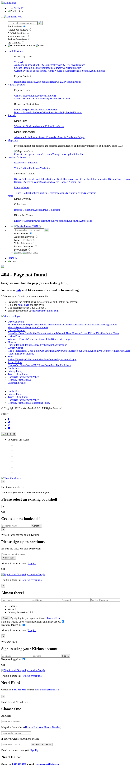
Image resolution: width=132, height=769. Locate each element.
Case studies (40, 193)
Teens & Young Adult (84, 70)
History (77, 67)
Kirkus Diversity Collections (22, 359)
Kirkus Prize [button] (14, 336)
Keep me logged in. (11, 625)
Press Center (44, 365)
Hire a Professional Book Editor (24, 350)
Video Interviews (17, 36)
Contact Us (13, 391)
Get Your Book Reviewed (60, 179)
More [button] (10, 195)
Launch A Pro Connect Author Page (63, 182)
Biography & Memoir (63, 67)
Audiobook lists (43, 81)
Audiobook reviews (18, 29)
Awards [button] (12, 115)
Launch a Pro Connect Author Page (106, 350)
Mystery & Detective (64, 65)
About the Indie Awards (26, 137)
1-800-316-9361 (19, 689)
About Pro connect (57, 220)
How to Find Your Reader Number (43, 727)
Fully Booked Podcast (71, 112)
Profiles (18, 109)
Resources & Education (26, 162)
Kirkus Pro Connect (47, 359)
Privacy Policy (15, 371)
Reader (12, 606)
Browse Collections (24, 209)
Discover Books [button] (16, 321)
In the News (36, 112)
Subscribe (78, 154)
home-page (23, 304)
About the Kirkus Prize (46, 126)
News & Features (17, 33)
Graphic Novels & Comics (59, 70)
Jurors (61, 126)
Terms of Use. (53, 618)
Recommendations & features (62, 193)
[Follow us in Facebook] (8, 419)
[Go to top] (8, 434)
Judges (81, 137)
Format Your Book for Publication (91, 179)
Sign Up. (34, 750)
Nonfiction (46, 67)
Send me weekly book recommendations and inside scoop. (31, 621)
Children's (100, 70)
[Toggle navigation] (2, 17)
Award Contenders (48, 137)
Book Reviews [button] (15, 51)
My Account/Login (66, 359)
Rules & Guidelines (68, 137)
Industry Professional (19, 612)
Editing (25, 168)
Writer (11, 609)
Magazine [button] (13, 140)
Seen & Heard (49, 109)
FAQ (35, 365)
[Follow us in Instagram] (9, 425)
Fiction (30, 65)
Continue (36, 526)
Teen (43, 95)
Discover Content (23, 220)
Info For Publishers (61, 365)
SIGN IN (19, 8)
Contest (29, 365)
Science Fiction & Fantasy (27, 67)
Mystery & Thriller (50, 98)
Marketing (45, 168)
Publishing (34, 168)
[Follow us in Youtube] (9, 428)
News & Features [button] (16, 84)
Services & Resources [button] (19, 157)
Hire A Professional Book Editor (30, 179)
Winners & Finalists (24, 126)
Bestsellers (19, 81)
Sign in (6, 618)
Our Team (20, 365)
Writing (18, 168)
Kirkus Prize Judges (61, 339)
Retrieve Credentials (41, 744)
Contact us (13, 368)
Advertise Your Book (34, 182)
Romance (80, 65)
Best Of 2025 (58, 81)
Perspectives (28, 109)
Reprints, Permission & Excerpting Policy (19, 381)
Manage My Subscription (44, 345)
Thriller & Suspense (44, 65)
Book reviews (15, 26)
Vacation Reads (73, 81)
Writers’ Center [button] (15, 347)
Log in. (32, 563)
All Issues (47, 154)
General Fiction (22, 95)
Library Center (21, 187)
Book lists (30, 81)
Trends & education (24, 193)
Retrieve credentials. (32, 580)
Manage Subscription (62, 154)
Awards (38, 109)
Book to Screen (22, 112)
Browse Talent (39, 220)
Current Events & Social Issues (30, 70)
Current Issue (21, 154)
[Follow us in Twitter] (9, 422)
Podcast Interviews (18, 39)
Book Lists (24, 333)
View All (18, 62)
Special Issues (35, 154)
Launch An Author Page (79, 220)
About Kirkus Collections (47, 209)
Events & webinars (86, 193)
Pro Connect (14, 42)
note (18, 290)
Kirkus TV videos (97, 333)
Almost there (8, 558)
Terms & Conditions (18, 374)
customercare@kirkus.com (44, 310)
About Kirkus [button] (15, 362)
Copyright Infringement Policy (23, 377)
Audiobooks (20, 65)
